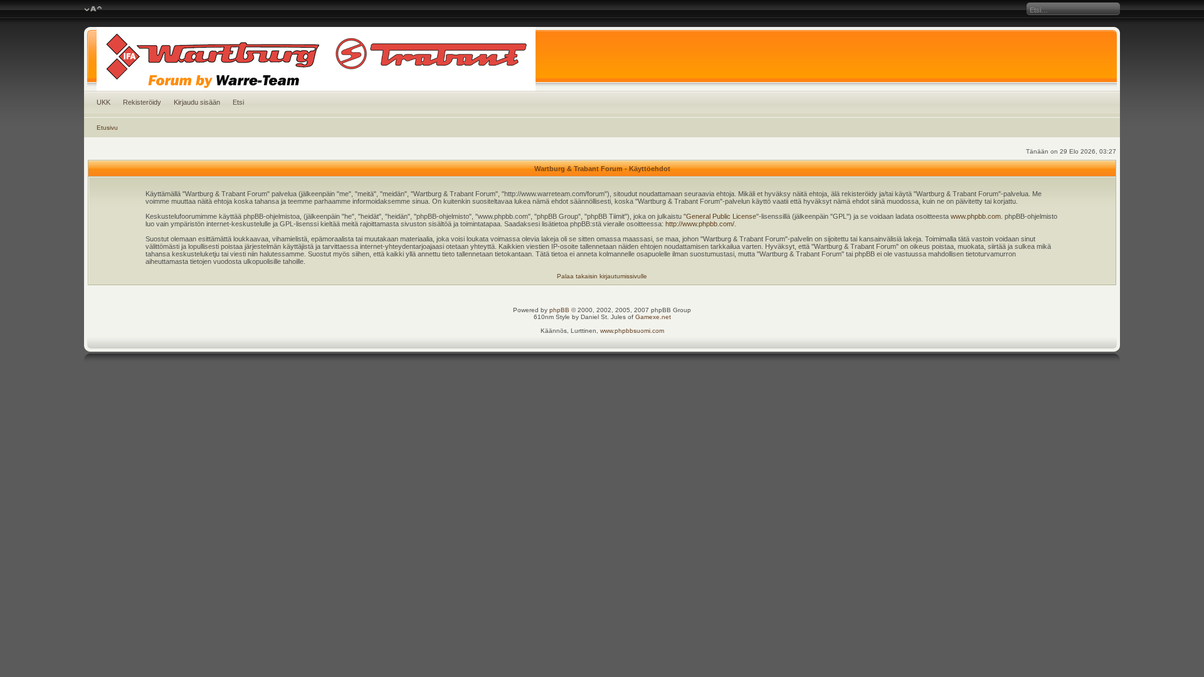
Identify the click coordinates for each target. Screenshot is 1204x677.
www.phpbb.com (976, 216)
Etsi (238, 102)
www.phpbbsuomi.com (632, 330)
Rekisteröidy (142, 102)
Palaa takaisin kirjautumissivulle (602, 276)
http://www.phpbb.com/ (699, 224)
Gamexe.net (653, 316)
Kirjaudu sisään (197, 102)
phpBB (559, 310)
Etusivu (107, 127)
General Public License (721, 216)
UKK (103, 102)
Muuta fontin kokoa (93, 9)
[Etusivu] (601, 59)
